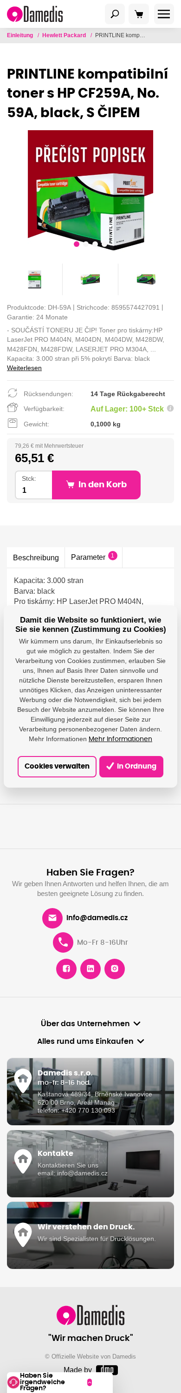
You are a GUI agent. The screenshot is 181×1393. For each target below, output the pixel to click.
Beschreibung (36, 557)
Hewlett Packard (64, 35)
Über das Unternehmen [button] (85, 1024)
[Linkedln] (90, 969)
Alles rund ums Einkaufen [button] (85, 1041)
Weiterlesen (24, 367)
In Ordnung (136, 766)
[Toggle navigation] (115, 14)
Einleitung (20, 35)
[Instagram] (114, 969)
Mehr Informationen (120, 739)
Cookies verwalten (57, 766)
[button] (76, 245)
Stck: (29, 478)
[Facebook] (66, 969)
